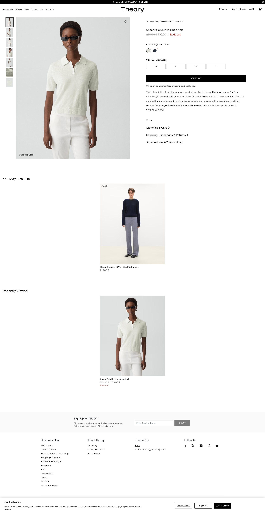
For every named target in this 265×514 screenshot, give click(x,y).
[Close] (263, 2)
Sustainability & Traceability (163, 142)
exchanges (191, 86)
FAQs (43, 469)
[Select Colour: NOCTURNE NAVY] (155, 50)
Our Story (92, 445)
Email (137, 445)
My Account (47, 445)
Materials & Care (156, 127)
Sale (156, 21)
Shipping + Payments (51, 457)
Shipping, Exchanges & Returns (166, 135)
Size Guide (161, 60)
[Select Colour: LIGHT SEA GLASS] (148, 50)
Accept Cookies (222, 506)
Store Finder (94, 453)
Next (125, 88)
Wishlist (252, 9)
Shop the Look (26, 154)
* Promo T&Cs (47, 473)
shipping (176, 86)
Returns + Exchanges (51, 461)
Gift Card (45, 481)
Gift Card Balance (49, 485)
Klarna (44, 477)
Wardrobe (50, 9)
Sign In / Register (239, 9)
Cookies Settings (183, 506)
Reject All (203, 506)
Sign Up (182, 423)
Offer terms (79, 426)
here (111, 426)
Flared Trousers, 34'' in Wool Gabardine (119, 267)
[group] (132, 224)
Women (19, 9)
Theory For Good (96, 449)
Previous (20, 88)
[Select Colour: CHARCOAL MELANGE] (114, 256)
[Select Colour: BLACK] (107, 256)
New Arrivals (8, 9)
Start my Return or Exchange (55, 453)
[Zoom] (125, 154)
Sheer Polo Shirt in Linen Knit (114, 379)
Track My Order (48, 449)
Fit (147, 120)
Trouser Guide (37, 9)
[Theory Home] (132, 10)
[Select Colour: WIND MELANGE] (103, 256)
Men (27, 9)
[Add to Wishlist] (125, 22)
